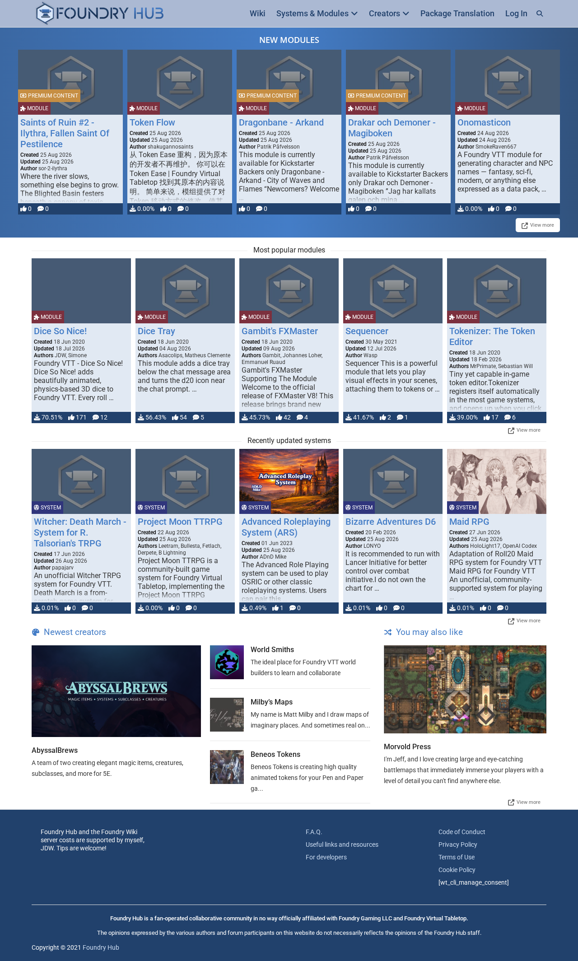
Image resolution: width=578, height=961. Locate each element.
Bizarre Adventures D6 (390, 521)
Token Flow (152, 122)
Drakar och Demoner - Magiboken (392, 128)
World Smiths (272, 649)
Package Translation (457, 13)
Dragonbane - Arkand (281, 122)
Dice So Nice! (60, 331)
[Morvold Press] (465, 689)
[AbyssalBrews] (116, 691)
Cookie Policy (456, 869)
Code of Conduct (461, 831)
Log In (516, 13)
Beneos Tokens (275, 754)
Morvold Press (407, 746)
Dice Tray (156, 331)
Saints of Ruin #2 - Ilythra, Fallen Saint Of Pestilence (64, 133)
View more (542, 225)
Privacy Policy (457, 844)
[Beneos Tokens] (227, 767)
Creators (384, 13)
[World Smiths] (227, 662)
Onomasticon (484, 122)
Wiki (258, 13)
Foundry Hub (101, 947)
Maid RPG (469, 521)
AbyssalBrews (55, 750)
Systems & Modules (312, 13)
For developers (326, 857)
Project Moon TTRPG (180, 521)
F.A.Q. (314, 831)
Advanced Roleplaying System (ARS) (286, 527)
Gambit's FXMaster (280, 331)
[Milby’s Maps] (227, 715)
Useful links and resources (342, 844)
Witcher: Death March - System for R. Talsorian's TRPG (80, 532)
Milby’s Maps (272, 702)
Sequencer (366, 331)
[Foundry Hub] (99, 14)
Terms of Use (456, 857)
